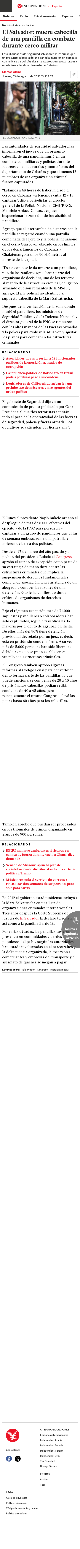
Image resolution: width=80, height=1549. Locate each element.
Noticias (8, 16)
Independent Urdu (50, 1456)
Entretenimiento (45, 16)
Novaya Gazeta (48, 1466)
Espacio (67, 16)
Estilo (24, 16)
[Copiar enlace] (74, 74)
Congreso (64, 557)
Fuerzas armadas (59, 969)
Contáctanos (13, 1450)
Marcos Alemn (12, 72)
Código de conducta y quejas (22, 1508)
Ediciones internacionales (54, 1435)
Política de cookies (16, 1513)
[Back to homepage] (23, 1435)
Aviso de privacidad (16, 1498)
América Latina (24, 25)
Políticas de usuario (16, 1503)
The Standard (47, 1461)
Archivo (44, 1479)
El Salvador (29, 918)
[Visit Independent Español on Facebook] (9, 1459)
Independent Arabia (51, 1440)
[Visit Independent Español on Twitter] (18, 1459)
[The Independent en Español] (40, 6)
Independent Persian (51, 1451)
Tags (42, 1485)
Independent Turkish (51, 1445)
